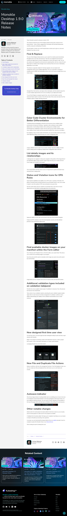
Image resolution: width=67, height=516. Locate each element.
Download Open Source (11, 92)
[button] (39, 2)
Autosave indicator (6, 81)
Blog (56, 500)
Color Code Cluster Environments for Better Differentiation (10, 64)
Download (62, 2)
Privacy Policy (5, 510)
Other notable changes (7, 82)
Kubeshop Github (37, 502)
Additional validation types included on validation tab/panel (10, 74)
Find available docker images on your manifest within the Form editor (10, 71)
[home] (6, 2)
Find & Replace (5, 62)
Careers (35, 504)
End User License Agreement (18, 510)
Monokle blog (5, 9)
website (54, 420)
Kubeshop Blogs (36, 500)
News (57, 502)
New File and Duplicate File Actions (10, 79)
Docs (56, 498)
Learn (57, 504)
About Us (57, 506)
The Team (35, 496)
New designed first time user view (9, 77)
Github (57, 496)
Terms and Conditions (10, 510)
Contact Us (57, 508)
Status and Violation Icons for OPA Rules (11, 69)
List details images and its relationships (10, 67)
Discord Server (50, 422)
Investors (35, 498)
